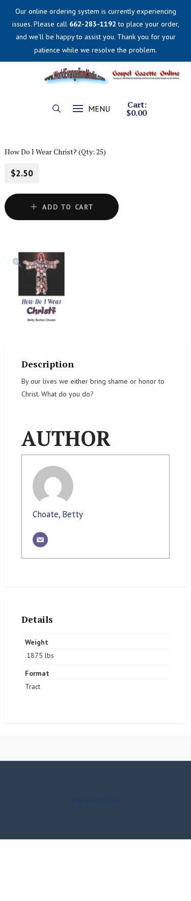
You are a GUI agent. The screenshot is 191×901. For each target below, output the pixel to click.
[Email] (40, 539)
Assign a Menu (95, 800)
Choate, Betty (58, 514)
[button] (56, 108)
